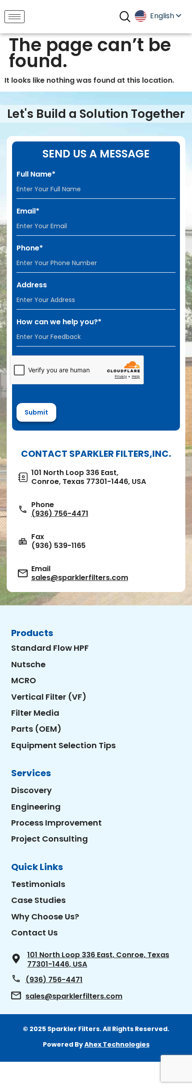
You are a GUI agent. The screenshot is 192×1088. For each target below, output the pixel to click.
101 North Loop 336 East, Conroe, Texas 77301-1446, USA (98, 959)
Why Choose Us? (45, 916)
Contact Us (34, 932)
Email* (28, 211)
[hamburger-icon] (14, 16)
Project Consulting (49, 838)
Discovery (31, 790)
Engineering (36, 806)
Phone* (30, 248)
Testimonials (38, 884)
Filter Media (35, 712)
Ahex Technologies (117, 1044)
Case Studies (38, 900)
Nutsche (28, 664)
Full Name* (36, 174)
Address (32, 285)
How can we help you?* (59, 322)
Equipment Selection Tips (63, 745)
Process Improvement (56, 822)
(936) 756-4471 (59, 513)
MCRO (23, 680)
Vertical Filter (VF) (49, 696)
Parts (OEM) (36, 728)
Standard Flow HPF (50, 647)
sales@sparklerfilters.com (79, 577)
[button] (124, 16)
